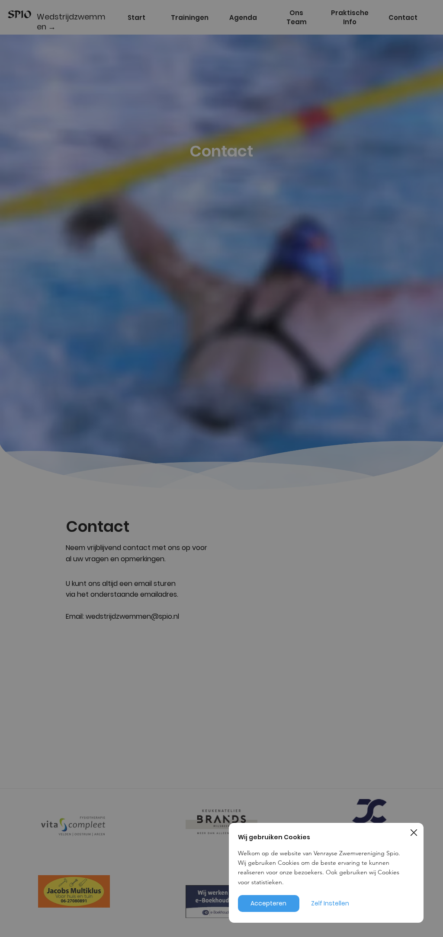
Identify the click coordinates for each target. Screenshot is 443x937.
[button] (414, 833)
